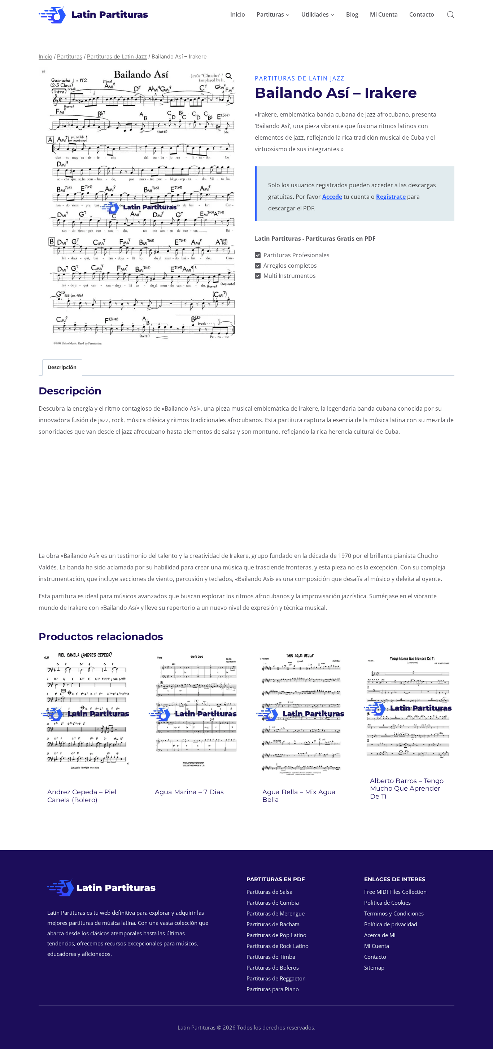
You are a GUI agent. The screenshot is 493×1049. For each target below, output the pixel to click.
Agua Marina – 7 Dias (189, 792)
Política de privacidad (390, 924)
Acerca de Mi (380, 935)
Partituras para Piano (273, 989)
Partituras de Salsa (269, 891)
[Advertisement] (246, 493)
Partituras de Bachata (273, 924)
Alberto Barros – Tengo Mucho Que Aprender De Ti (407, 788)
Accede (332, 197)
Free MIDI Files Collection (395, 891)
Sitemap (374, 967)
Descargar (193, 811)
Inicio (237, 14)
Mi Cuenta (384, 14)
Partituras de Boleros (273, 967)
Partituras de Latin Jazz (300, 78)
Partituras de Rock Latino (278, 945)
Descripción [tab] (62, 367)
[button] (228, 76)
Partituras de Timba (271, 956)
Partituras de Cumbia (273, 902)
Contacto (421, 14)
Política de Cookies (387, 902)
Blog (352, 14)
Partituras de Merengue (276, 913)
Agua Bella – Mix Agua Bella (299, 796)
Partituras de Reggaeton (276, 978)
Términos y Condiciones (394, 913)
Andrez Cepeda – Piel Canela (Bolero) (82, 796)
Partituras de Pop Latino (276, 935)
